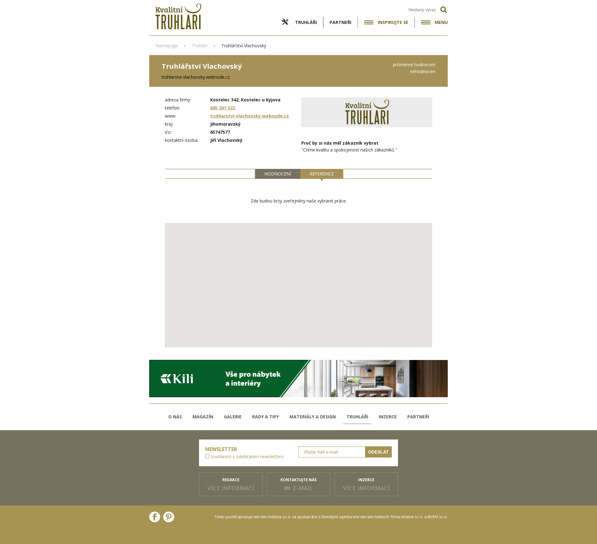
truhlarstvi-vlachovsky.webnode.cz (249, 116)
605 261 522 (222, 108)
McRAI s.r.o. (438, 516)
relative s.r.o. (412, 516)
